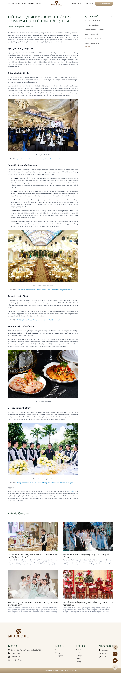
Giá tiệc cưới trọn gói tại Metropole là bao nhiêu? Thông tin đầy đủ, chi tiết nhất (33, 555)
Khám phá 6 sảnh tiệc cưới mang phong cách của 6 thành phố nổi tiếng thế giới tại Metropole (44, 290)
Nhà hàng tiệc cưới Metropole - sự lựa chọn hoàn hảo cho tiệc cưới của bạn (39, 320)
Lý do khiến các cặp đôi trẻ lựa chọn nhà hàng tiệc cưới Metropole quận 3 (38, 159)
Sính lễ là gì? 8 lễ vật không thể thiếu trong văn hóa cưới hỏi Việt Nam (88, 603)
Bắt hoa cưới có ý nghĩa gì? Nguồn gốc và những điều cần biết (86, 555)
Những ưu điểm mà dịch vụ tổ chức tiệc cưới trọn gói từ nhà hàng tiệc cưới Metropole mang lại (45, 483)
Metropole (71, 491)
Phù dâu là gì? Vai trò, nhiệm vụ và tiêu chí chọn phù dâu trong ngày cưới (33, 603)
